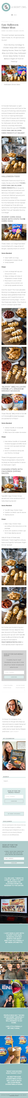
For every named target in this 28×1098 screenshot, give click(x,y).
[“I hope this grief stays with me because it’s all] (14, 966)
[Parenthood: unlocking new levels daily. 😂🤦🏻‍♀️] (14, 1078)
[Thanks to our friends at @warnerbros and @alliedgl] (14, 994)
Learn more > (14, 731)
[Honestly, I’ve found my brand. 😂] (14, 938)
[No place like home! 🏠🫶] (14, 1022)
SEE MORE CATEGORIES (14, 813)
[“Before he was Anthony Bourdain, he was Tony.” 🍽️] (14, 910)
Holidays (16, 30)
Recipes (21, 30)
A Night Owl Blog (14, 7)
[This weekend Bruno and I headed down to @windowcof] (14, 1050)
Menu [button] (15, 14)
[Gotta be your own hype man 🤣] (14, 882)
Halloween (9, 30)
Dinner (4, 30)
